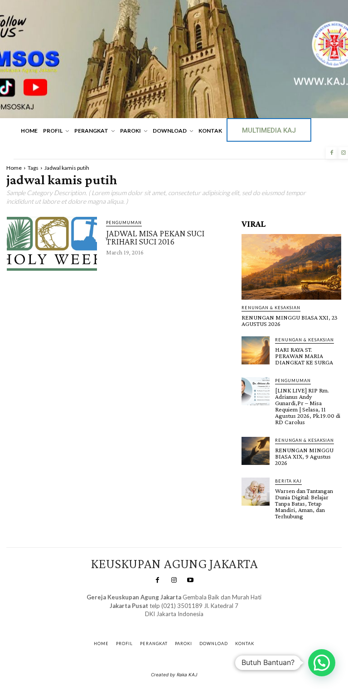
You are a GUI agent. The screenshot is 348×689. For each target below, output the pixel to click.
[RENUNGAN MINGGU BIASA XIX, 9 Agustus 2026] (256, 451)
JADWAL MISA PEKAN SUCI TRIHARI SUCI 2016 (155, 237)
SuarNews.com (160, 623)
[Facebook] (332, 153)
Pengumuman (124, 222)
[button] (321, 662)
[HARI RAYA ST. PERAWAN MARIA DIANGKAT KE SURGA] (256, 350)
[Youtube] (190, 580)
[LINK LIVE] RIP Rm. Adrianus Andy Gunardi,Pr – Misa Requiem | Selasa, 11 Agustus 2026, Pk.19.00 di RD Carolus (307, 406)
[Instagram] (174, 580)
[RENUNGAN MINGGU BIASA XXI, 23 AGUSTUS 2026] (291, 267)
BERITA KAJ (288, 480)
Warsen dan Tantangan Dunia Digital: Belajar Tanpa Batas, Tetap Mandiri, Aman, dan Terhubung (304, 503)
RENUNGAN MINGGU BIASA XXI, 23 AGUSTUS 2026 (290, 320)
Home (14, 167)
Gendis (200, 623)
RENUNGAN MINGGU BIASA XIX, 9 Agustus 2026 (304, 456)
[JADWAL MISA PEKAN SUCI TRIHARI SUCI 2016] (52, 244)
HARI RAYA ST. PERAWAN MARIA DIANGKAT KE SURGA (304, 356)
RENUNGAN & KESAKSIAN (271, 307)
